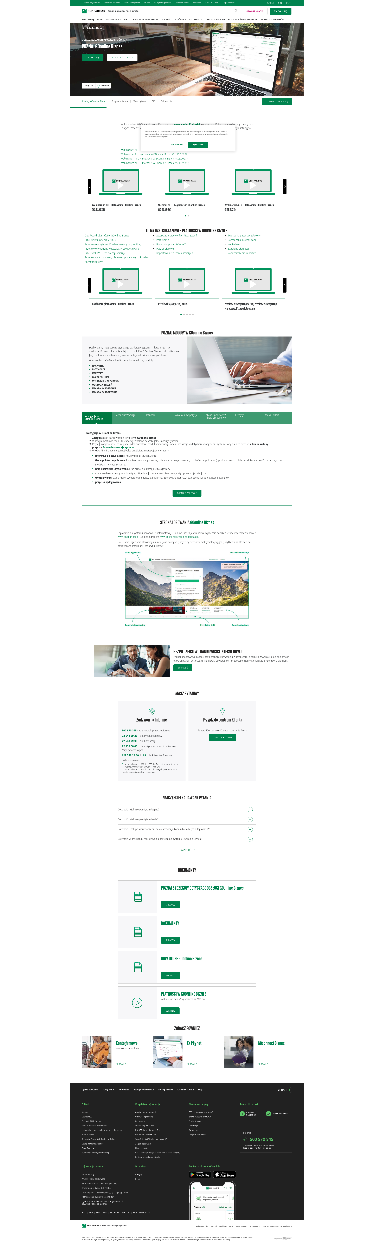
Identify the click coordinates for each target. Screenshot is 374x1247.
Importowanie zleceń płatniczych (174, 253)
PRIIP (91, 1213)
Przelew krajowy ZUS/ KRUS (100, 240)
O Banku (86, 1104)
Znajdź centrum (222, 738)
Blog (280, 3)
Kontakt (270, 3)
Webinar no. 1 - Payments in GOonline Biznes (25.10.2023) (154, 154)
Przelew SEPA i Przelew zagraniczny (105, 253)
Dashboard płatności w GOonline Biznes (107, 235)
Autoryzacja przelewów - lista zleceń (176, 235)
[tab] (97, 418)
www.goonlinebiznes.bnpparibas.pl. (179, 537)
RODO (84, 1213)
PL (289, 4)
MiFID (98, 1213)
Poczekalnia (162, 240)
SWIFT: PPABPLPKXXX (141, 1213)
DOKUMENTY (170, 923)
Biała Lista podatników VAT (171, 244)
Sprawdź (183, 668)
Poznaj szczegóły (189, 493)
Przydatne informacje (147, 1104)
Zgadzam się (198, 144)
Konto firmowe (127, 1043)
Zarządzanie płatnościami (242, 240)
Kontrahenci (234, 244)
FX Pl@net (194, 1043)
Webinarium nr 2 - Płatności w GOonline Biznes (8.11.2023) (154, 158)
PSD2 (105, 1213)
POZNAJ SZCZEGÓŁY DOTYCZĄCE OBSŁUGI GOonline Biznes (202, 888)
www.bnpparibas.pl (128, 537)
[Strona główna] (83, 28)
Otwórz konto (254, 11)
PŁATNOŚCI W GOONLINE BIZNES (183, 994)
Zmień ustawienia (176, 144)
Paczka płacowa (165, 249)
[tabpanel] (187, 464)
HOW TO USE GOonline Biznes (181, 959)
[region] (188, 138)
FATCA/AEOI (114, 1213)
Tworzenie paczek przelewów (244, 235)
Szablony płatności (238, 249)
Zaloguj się (280, 11)
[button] (92, 57)
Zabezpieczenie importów (242, 253)
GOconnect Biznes (271, 1043)
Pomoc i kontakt (249, 1104)
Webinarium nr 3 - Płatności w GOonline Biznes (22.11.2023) (155, 163)
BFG (123, 1213)
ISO (129, 1213)
